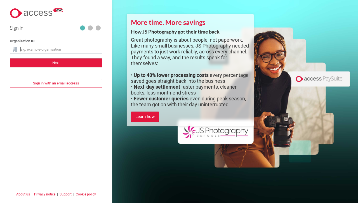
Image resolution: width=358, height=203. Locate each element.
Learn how (145, 116)
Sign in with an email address (56, 83)
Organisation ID (22, 41)
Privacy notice (44, 194)
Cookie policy (86, 194)
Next (56, 63)
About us (23, 194)
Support (66, 194)
